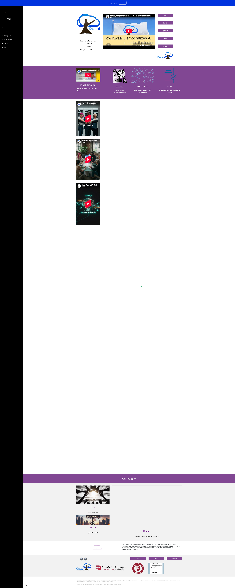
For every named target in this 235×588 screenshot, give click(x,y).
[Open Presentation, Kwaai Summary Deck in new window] (178, 488)
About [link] (6, 47)
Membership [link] (8, 39)
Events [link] (6, 43)
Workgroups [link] (7, 36)
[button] (233, 8)
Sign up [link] (8, 32)
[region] (117, 3)
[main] (88, 45)
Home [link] (6, 28)
